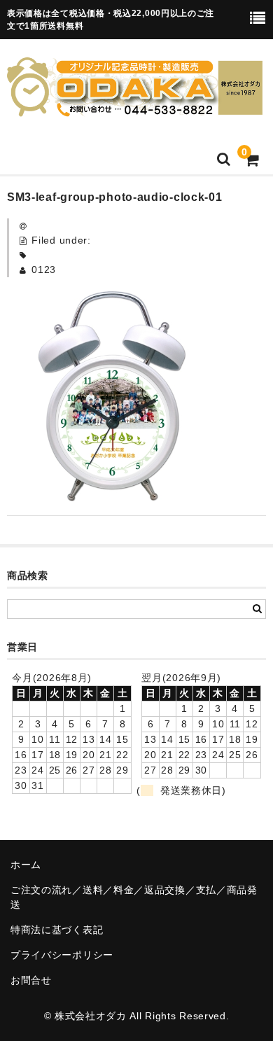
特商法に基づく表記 (56, 929)
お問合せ (31, 980)
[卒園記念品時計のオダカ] (134, 108)
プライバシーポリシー (61, 954)
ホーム (25, 864)
